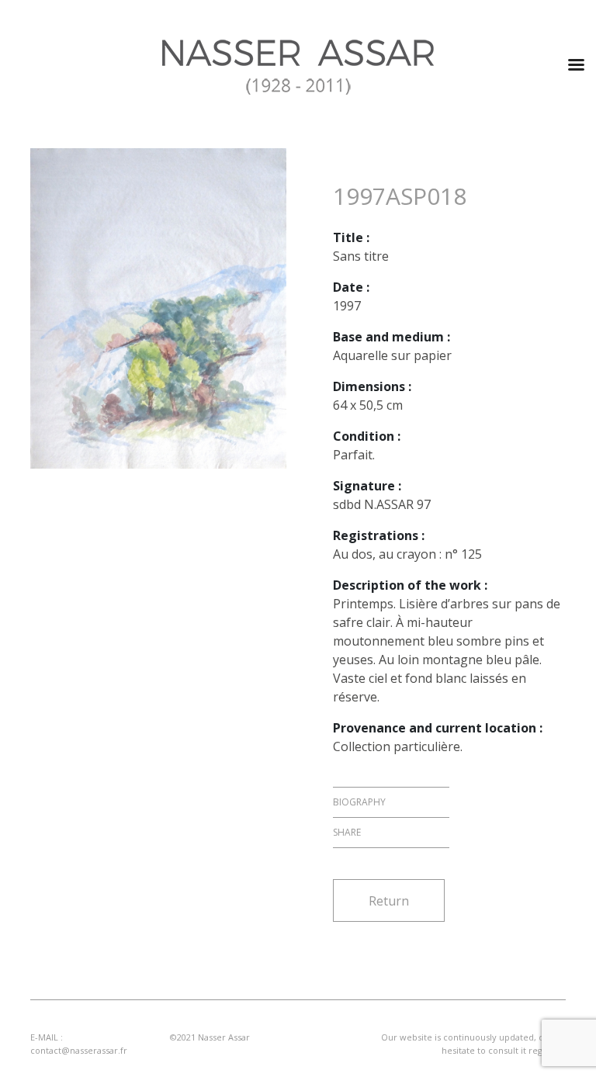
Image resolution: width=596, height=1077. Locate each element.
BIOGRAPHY (359, 802)
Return (389, 900)
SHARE (347, 832)
